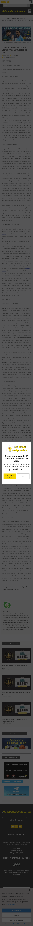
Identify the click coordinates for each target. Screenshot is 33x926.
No (23, 476)
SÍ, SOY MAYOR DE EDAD (9, 476)
